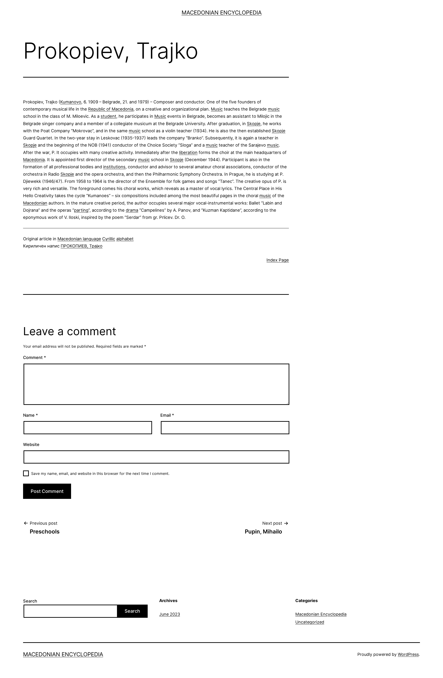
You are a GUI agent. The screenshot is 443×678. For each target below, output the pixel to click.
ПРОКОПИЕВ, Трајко (81, 245)
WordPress (408, 654)
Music (217, 108)
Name (30, 415)
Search (30, 601)
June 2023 (169, 614)
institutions (114, 166)
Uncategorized (309, 622)
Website (31, 444)
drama (132, 210)
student (108, 116)
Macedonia (34, 159)
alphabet (125, 238)
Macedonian (35, 202)
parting (81, 210)
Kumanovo (70, 101)
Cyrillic (108, 238)
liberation (188, 152)
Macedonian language (79, 238)
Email (167, 415)
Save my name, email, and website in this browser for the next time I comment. (100, 473)
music (274, 108)
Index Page (277, 259)
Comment (34, 357)
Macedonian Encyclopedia (222, 12)
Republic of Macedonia (110, 108)
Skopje (253, 123)
